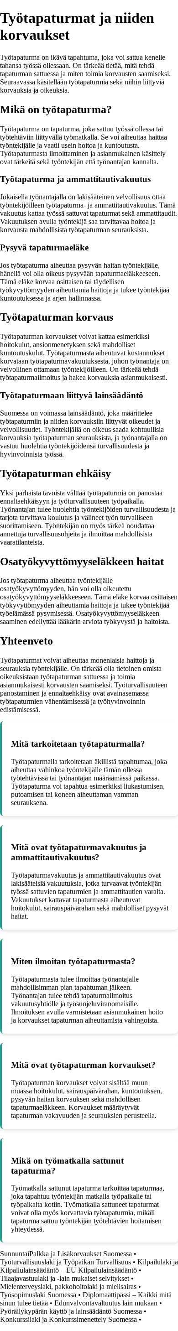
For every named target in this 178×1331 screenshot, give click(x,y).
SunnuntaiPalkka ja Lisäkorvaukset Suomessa (66, 1254)
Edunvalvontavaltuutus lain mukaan (105, 1303)
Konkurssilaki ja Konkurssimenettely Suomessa (68, 1319)
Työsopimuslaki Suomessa (38, 1295)
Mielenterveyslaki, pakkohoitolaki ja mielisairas (68, 1286)
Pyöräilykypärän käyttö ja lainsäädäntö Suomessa (71, 1311)
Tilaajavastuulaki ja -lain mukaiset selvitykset (64, 1278)
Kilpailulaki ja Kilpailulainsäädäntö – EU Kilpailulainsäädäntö (89, 1266)
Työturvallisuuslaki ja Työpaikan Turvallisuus (65, 1262)
